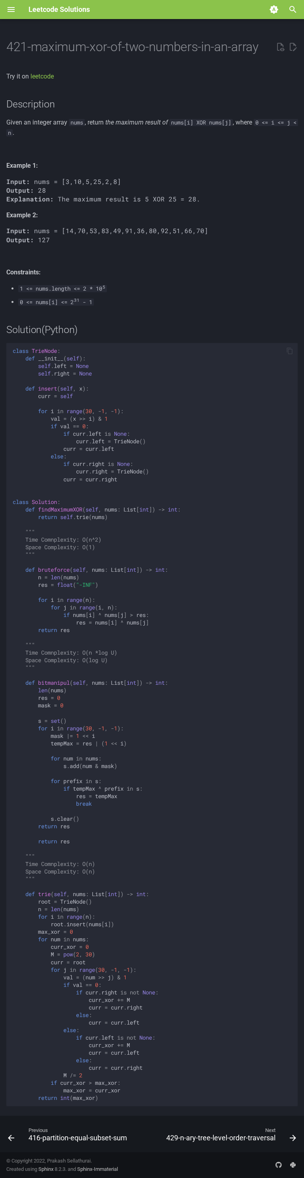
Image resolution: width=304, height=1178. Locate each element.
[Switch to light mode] (274, 9)
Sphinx (45, 1169)
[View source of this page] (280, 47)
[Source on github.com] (278, 1165)
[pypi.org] (293, 1165)
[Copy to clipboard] (289, 351)
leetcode (42, 76)
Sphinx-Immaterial (97, 1169)
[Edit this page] (293, 47)
